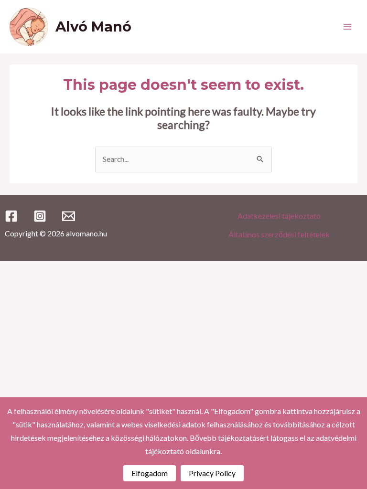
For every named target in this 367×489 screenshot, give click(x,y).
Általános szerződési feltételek (279, 234)
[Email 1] (68, 216)
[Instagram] (39, 216)
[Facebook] (11, 216)
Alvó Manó (93, 26)
